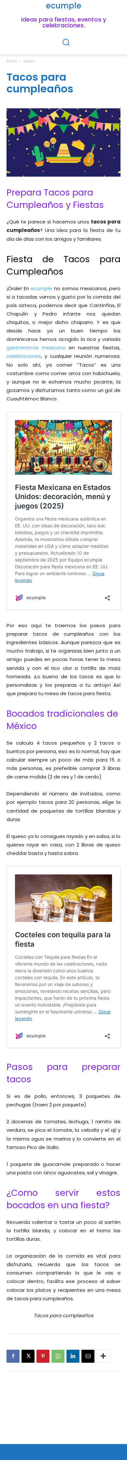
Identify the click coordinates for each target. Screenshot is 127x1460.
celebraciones (24, 356)
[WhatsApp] (57, 1356)
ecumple (41, 288)
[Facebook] (13, 1356)
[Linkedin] (72, 1356)
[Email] (87, 1356)
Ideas (29, 61)
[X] (28, 1356)
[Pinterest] (42, 1356)
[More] (103, 1356)
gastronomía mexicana (36, 347)
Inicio (12, 61)
